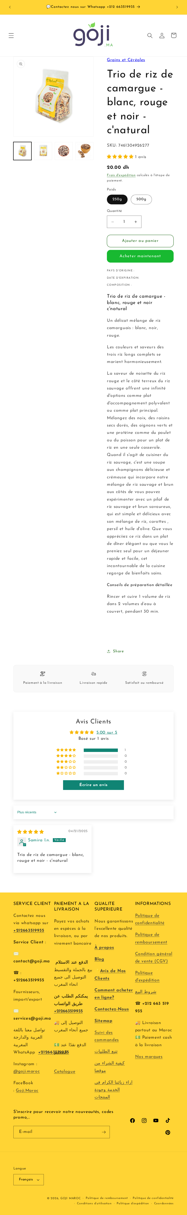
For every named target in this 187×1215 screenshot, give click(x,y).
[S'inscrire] (104, 1132)
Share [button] (118, 651)
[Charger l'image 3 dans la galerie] (64, 151)
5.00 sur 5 (106, 733)
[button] (11, 35)
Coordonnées (164, 1203)
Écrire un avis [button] (93, 785)
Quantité (114, 211)
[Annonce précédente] (10, 7)
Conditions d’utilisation (94, 1203)
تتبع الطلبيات (106, 1052)
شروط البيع (146, 992)
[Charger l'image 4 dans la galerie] (84, 151)
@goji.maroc (26, 1071)
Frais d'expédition (121, 175)
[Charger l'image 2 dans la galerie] (43, 151)
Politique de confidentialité (153, 1198)
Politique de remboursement (107, 1198)
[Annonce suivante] (177, 7)
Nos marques (149, 1057)
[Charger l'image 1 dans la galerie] (22, 151)
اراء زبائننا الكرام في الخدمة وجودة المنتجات (113, 1090)
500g (141, 199)
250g (117, 199)
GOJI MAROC (70, 1198)
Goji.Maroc (27, 1091)
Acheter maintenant (140, 256)
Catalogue (64, 1072)
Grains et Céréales (126, 60)
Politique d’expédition (133, 1203)
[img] (30, 832)
